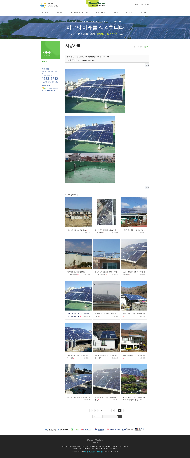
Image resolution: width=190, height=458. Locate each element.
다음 (122, 410)
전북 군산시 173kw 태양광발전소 (133, 230)
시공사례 (129, 12)
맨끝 (124, 410)
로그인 (141, 4)
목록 (147, 65)
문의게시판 (144, 12)
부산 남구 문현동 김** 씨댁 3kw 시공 (78, 397)
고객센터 (146, 4)
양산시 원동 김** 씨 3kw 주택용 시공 (134, 313)
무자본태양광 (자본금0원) (79, 12)
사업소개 (59, 12)
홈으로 (136, 4)
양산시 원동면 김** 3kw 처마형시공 (134, 355)
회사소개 (45, 12)
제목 (95, 416)
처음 (90, 410)
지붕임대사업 (100, 12)
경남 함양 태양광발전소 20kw (76, 230)
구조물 (115, 12)
